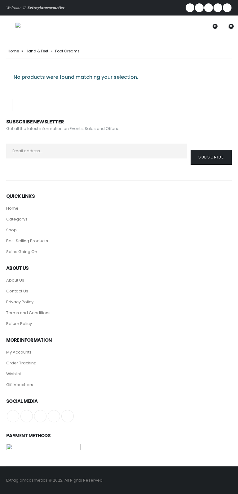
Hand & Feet (37, 51)
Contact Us (17, 291)
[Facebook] (190, 7)
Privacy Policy (19, 302)
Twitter (26, 416)
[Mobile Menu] (10, 29)
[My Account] (195, 29)
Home (13, 51)
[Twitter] (199, 7)
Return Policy (19, 324)
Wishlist (13, 374)
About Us (15, 280)
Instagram (67, 416)
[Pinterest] (208, 7)
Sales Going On (21, 252)
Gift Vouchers (19, 385)
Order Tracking (21, 363)
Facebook (13, 416)
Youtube (54, 416)
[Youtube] (218, 7)
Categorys (17, 219)
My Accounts (19, 352)
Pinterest (40, 416)
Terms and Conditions (28, 313)
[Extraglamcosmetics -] (32, 29)
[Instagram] (227, 7)
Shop (11, 230)
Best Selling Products (27, 241)
